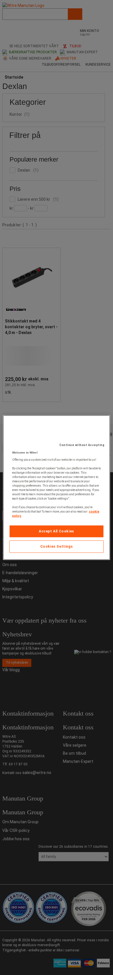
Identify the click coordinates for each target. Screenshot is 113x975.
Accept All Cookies (56, 531)
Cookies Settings (56, 547)
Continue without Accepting (81, 445)
